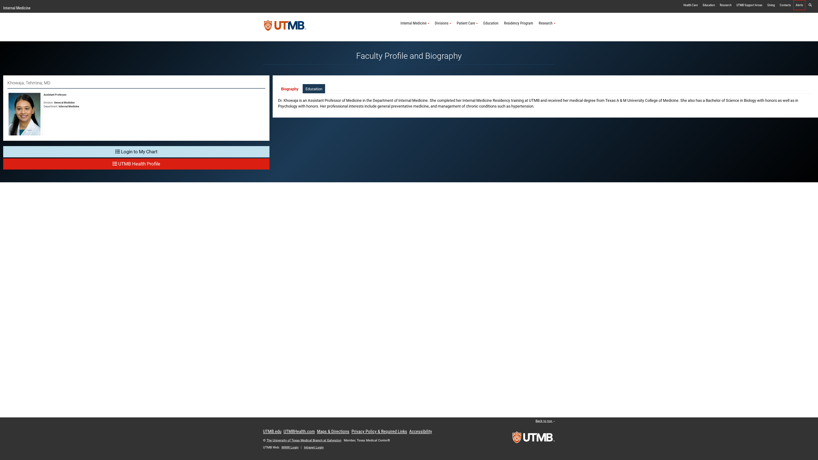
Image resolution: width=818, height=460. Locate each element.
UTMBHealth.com (299, 431)
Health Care (690, 5)
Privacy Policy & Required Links (379, 431)
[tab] (289, 88)
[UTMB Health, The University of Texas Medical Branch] (533, 438)
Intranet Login (314, 447)
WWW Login (289, 447)
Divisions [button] (441, 23)
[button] (810, 5)
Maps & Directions (333, 431)
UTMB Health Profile (138, 164)
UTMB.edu (272, 431)
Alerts (799, 5)
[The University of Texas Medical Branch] (285, 27)
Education (709, 5)
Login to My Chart (138, 151)
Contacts (785, 5)
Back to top (544, 421)
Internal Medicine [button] (413, 23)
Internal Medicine (16, 8)
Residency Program (518, 23)
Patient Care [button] (466, 23)
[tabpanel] (545, 105)
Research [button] (546, 23)
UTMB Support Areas (749, 5)
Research (726, 5)
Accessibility (420, 431)
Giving (771, 5)
